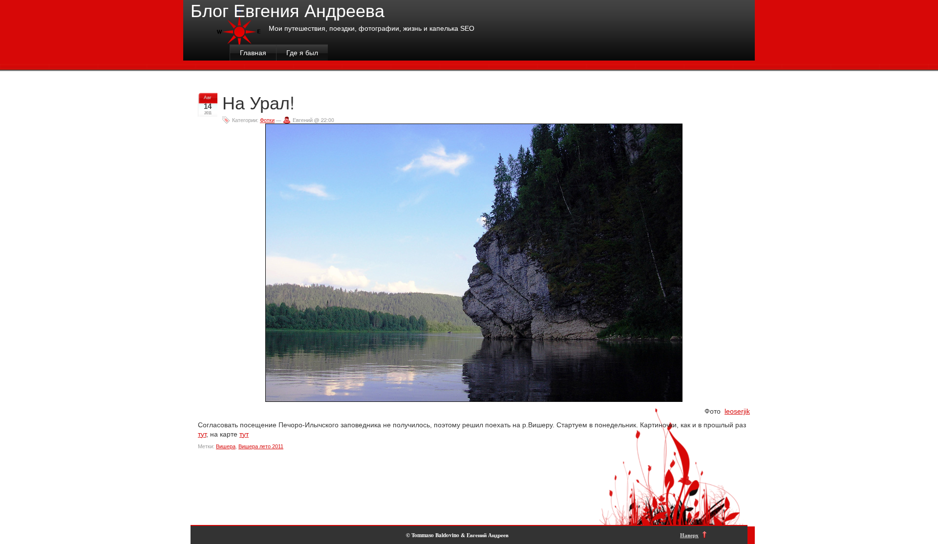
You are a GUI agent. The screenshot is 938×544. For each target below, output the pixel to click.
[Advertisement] (376, 477)
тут (202, 434)
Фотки (267, 120)
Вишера (225, 446)
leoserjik (737, 411)
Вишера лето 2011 (260, 446)
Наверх (689, 535)
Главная (253, 53)
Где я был (302, 53)
